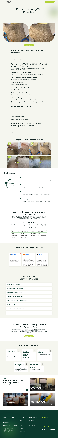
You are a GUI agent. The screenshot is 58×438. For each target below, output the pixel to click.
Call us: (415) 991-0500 (50, 1)
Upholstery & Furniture (33, 423)
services (21, 419)
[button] (19, 2)
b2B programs (22, 431)
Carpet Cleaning (32, 422)
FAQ (20, 426)
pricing (29, 1)
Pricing (21, 428)
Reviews (21, 425)
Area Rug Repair (31, 420)
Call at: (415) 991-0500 (29, 45)
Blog (21, 423)
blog (33, 1)
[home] (8, 2)
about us (21, 420)
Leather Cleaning (32, 425)
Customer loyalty (23, 429)
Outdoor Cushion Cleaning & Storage (34, 427)
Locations (22, 422)
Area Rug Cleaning (32, 419)
